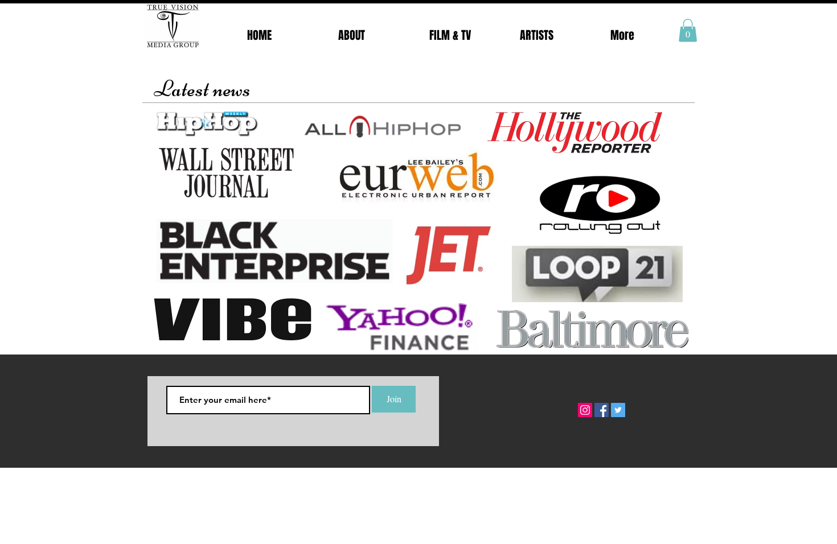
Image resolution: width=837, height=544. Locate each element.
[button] (688, 30)
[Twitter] (618, 410)
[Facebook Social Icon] (601, 410)
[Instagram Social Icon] (585, 410)
